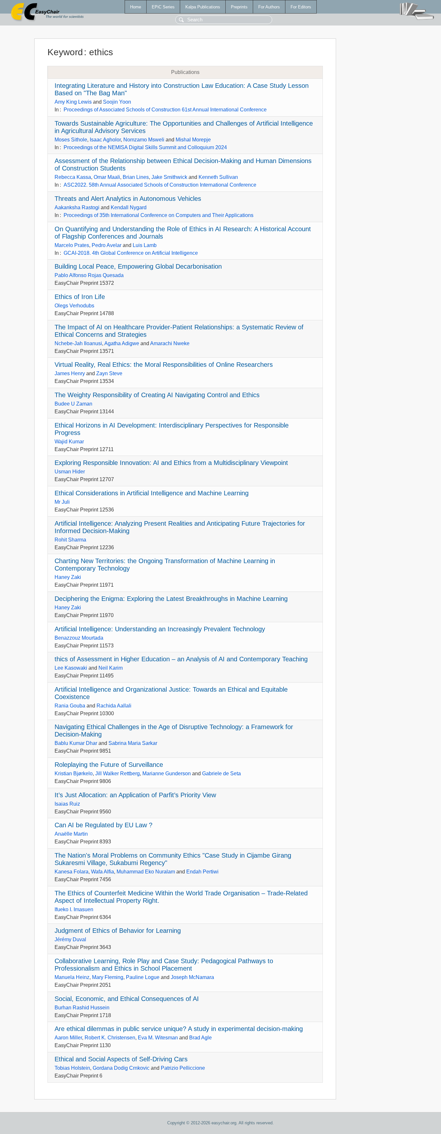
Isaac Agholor (105, 139)
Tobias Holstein (72, 1068)
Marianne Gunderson (166, 773)
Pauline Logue (142, 977)
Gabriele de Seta (221, 773)
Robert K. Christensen (110, 1037)
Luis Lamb (145, 245)
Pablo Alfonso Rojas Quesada (89, 275)
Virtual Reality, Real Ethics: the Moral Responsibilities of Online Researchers (164, 364)
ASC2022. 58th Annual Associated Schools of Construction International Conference (160, 185)
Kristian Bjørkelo (74, 773)
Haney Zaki (68, 577)
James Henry (70, 373)
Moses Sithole (71, 139)
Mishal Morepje (193, 139)
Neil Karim (110, 668)
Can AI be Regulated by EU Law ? (103, 825)
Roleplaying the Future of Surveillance (109, 764)
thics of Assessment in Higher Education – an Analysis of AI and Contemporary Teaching (181, 659)
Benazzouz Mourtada (79, 638)
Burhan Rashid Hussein (82, 1007)
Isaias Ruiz (67, 804)
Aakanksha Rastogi (77, 207)
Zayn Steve (109, 373)
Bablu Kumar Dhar (76, 743)
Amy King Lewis (73, 102)
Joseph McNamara (192, 977)
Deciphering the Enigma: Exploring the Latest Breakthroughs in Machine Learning (171, 598)
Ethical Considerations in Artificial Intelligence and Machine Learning (152, 493)
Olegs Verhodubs (74, 305)
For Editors (301, 7)
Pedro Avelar (106, 245)
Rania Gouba (70, 705)
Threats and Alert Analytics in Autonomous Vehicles (128, 198)
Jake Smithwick (169, 177)
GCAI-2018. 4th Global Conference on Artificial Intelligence (131, 253)
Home (135, 7)
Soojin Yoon (117, 102)
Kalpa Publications (202, 7)
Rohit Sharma (70, 539)
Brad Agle (200, 1037)
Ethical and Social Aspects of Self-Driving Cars (121, 1059)
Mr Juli (62, 502)
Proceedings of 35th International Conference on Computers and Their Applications (158, 215)
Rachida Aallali (114, 705)
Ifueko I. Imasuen (74, 909)
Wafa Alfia (102, 871)
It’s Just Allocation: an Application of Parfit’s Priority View (135, 795)
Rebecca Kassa (73, 177)
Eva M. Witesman (158, 1037)
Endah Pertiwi (202, 871)
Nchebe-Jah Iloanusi (78, 343)
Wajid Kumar (69, 441)
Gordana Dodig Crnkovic (121, 1068)
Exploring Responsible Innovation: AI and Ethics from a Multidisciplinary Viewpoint (171, 462)
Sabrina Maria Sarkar (132, 743)
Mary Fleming (107, 977)
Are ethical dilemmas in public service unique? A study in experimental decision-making (179, 1028)
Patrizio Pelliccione (183, 1068)
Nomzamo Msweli (143, 139)
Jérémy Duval (70, 939)
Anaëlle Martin (71, 834)
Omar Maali (107, 177)
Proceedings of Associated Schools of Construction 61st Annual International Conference (165, 109)
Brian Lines (136, 177)
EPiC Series (163, 7)
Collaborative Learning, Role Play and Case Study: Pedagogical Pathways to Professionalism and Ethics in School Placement (164, 964)
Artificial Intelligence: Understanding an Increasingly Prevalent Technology (160, 629)
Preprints (239, 7)
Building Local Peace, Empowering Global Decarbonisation (138, 266)
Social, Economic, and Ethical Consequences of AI (127, 998)
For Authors (269, 7)
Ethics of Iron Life (80, 296)
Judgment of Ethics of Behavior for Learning (118, 930)
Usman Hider (70, 471)
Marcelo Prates (72, 245)
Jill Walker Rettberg (117, 773)
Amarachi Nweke (170, 343)
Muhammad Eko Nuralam (146, 871)
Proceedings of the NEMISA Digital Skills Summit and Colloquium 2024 (145, 147)
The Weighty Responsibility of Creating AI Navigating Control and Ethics (157, 394)
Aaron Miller (68, 1037)
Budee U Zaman (73, 404)
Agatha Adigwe (121, 343)
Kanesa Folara (71, 871)
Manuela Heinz (72, 977)
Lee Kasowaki (71, 668)
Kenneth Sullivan (218, 177)
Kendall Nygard (129, 207)
